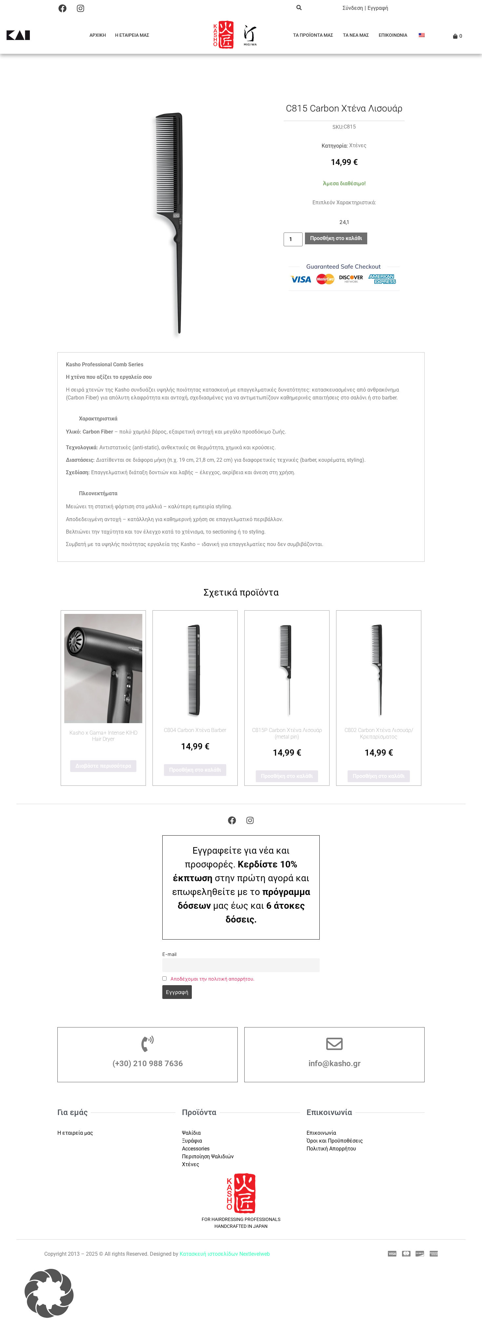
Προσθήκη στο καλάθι (336, 238)
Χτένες (358, 145)
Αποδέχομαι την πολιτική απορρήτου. (212, 979)
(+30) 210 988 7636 (147, 1063)
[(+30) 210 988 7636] (147, 1044)
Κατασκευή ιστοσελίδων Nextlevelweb (225, 1254)
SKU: (338, 127)
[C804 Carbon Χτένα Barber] (195, 667)
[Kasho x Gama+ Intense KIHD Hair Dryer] (103, 668)
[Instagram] (80, 8)
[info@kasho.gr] (334, 1044)
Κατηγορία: (335, 146)
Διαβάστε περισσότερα (103, 766)
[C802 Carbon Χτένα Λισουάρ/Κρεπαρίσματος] (379, 667)
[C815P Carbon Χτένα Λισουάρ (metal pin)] (287, 667)
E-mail (169, 954)
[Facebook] (62, 8)
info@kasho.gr (335, 1063)
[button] (241, 1294)
